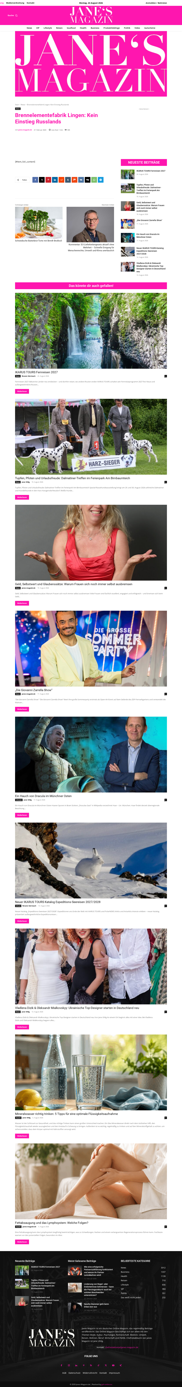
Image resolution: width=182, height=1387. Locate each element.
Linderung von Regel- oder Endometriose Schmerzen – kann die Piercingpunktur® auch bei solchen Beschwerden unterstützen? (99, 1289)
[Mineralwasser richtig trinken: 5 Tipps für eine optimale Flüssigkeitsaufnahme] (91, 1072)
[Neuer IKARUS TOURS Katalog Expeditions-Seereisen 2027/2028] (128, 251)
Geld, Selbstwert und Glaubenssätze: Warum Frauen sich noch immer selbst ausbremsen (73, 584)
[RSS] (91, 1366)
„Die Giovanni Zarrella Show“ (149, 220)
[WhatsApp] (94, 180)
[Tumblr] (68, 180)
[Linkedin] (55, 180)
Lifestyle (19, 800)
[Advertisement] (67, 144)
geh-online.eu (106, 1384)
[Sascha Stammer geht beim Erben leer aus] (75, 1307)
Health (18, 1118)
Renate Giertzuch (28, 376)
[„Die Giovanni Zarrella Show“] (128, 224)
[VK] (81, 180)
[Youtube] (113, 1366)
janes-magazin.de (25, 130)
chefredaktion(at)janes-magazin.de (121, 1347)
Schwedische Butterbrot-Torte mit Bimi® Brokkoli (38, 240)
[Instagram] (69, 1366)
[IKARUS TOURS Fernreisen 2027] (128, 174)
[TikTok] (98, 1366)
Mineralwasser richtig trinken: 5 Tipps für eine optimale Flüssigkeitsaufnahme (66, 1114)
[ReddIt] (61, 180)
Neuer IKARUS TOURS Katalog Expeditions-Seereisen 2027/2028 (150, 251)
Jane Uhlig (26, 482)
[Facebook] (35, 180)
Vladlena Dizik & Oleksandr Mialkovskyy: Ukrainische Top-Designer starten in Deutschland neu (77, 1008)
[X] (42, 180)
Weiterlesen (22, 391)
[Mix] (74, 180)
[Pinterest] (48, 180)
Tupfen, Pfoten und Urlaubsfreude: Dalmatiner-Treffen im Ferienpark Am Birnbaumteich (72, 478)
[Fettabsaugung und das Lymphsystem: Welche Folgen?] (91, 1181)
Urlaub (18, 906)
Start (17, 104)
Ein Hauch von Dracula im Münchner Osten (43, 796)
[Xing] (121, 1366)
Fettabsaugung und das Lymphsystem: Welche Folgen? (51, 1223)
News (23, 104)
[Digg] (87, 180)
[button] (13, 15)
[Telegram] (101, 180)
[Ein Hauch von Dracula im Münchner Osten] (128, 238)
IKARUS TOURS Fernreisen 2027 (150, 171)
